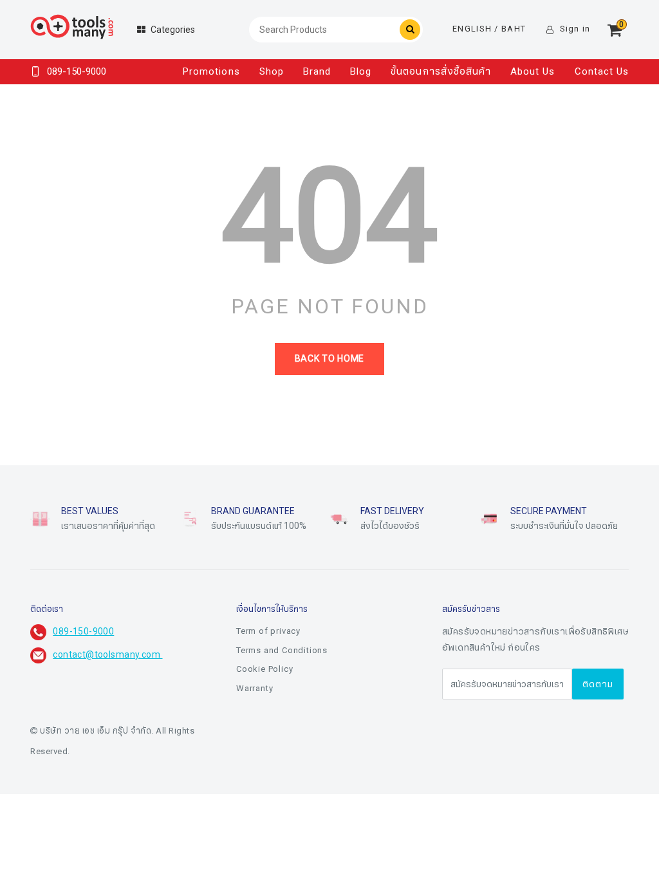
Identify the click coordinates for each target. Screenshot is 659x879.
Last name (237, 754)
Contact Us (602, 71)
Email (226, 818)
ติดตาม (597, 684)
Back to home (329, 358)
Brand (317, 71)
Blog (360, 71)
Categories (173, 30)
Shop (271, 71)
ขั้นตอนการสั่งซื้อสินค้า (441, 71)
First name (237, 689)
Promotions (211, 71)
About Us (532, 71)
